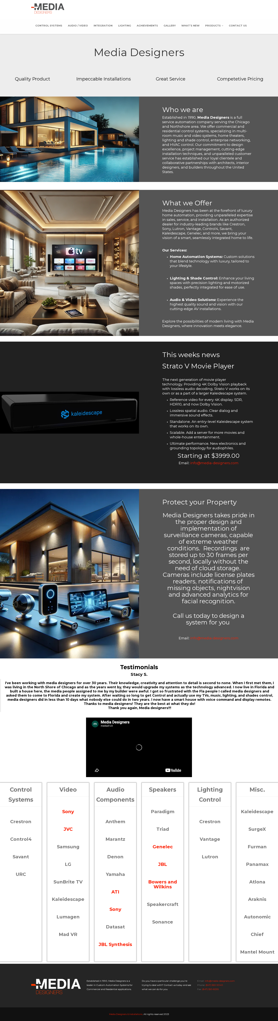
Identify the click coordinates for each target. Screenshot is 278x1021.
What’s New (190, 25)
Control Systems (48, 25)
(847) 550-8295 (210, 989)
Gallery (170, 25)
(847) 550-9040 (214, 985)
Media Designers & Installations (125, 1014)
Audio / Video (78, 25)
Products (213, 25)
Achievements (147, 25)
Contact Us (238, 25)
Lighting (124, 25)
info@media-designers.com (214, 463)
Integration (103, 25)
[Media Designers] (47, 8)
